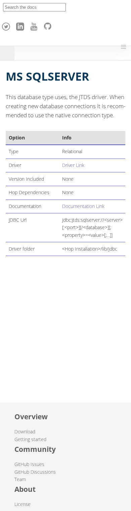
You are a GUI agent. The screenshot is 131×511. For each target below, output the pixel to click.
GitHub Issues (29, 464)
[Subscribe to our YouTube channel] (35, 24)
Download (24, 431)
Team (20, 479)
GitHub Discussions (35, 472)
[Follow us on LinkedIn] (21, 24)
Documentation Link (83, 206)
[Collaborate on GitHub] (49, 24)
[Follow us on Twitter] (7, 24)
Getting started (30, 439)
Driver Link (73, 165)
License (22, 504)
